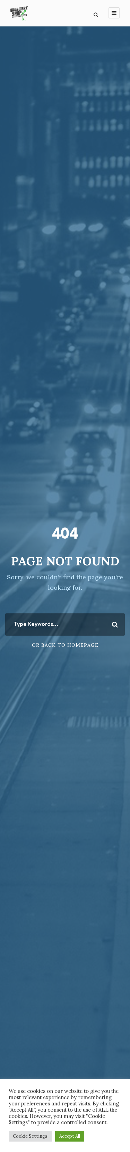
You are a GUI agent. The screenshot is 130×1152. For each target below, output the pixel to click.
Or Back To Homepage (65, 645)
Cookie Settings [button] (30, 1136)
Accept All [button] (69, 1136)
